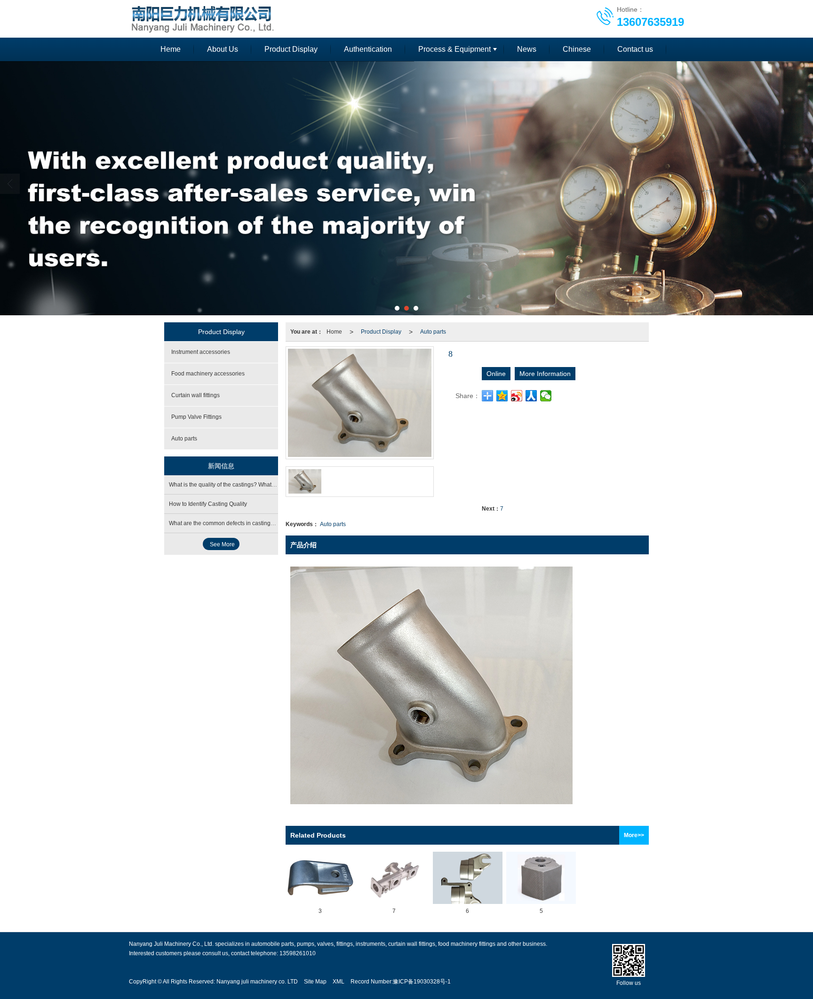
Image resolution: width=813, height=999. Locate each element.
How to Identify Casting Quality (208, 504)
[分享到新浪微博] (517, 395)
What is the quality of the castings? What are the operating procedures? (260, 484)
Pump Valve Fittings (196, 417)
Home (334, 331)
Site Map (315, 981)
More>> (634, 835)
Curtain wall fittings (195, 395)
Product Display (291, 49)
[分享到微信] (546, 395)
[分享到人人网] (531, 395)
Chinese (577, 49)
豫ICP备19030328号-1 (422, 981)
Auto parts (433, 331)
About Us (222, 49)
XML (338, 981)
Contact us (635, 49)
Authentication (368, 49)
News (526, 49)
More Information (545, 373)
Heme (170, 49)
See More (222, 544)
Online (496, 373)
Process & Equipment (454, 49)
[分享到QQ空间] (502, 395)
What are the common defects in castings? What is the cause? (248, 523)
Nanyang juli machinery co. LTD (257, 981)
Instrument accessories (200, 352)
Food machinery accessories (208, 373)
